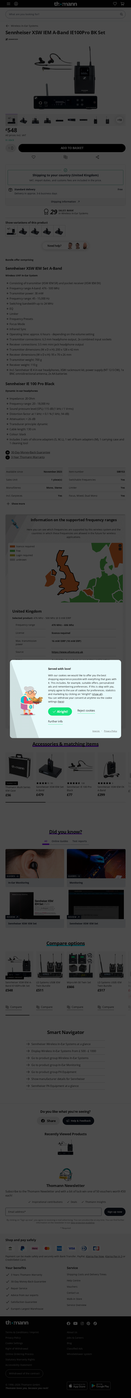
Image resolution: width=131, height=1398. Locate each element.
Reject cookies (86, 710)
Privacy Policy (110, 731)
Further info (55, 721)
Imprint (96, 731)
